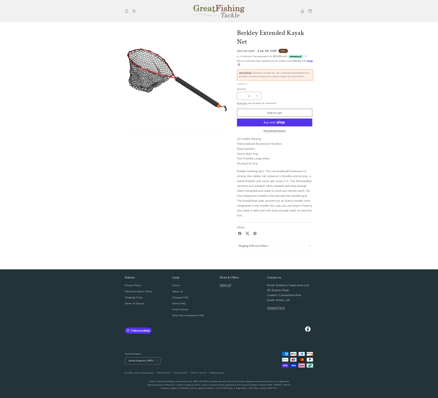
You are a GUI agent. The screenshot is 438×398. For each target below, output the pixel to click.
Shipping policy (217, 372)
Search (176, 285)
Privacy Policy (133, 285)
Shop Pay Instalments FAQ (188, 315)
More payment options (274, 130)
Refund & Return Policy (138, 291)
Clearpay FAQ (180, 297)
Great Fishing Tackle (143, 373)
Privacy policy (180, 372)
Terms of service (198, 372)
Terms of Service (134, 303)
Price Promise (180, 309)
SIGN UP (225, 285)
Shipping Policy (134, 297)
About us (177, 291)
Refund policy (163, 372)
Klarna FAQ (179, 303)
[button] (126, 11)
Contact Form (276, 308)
